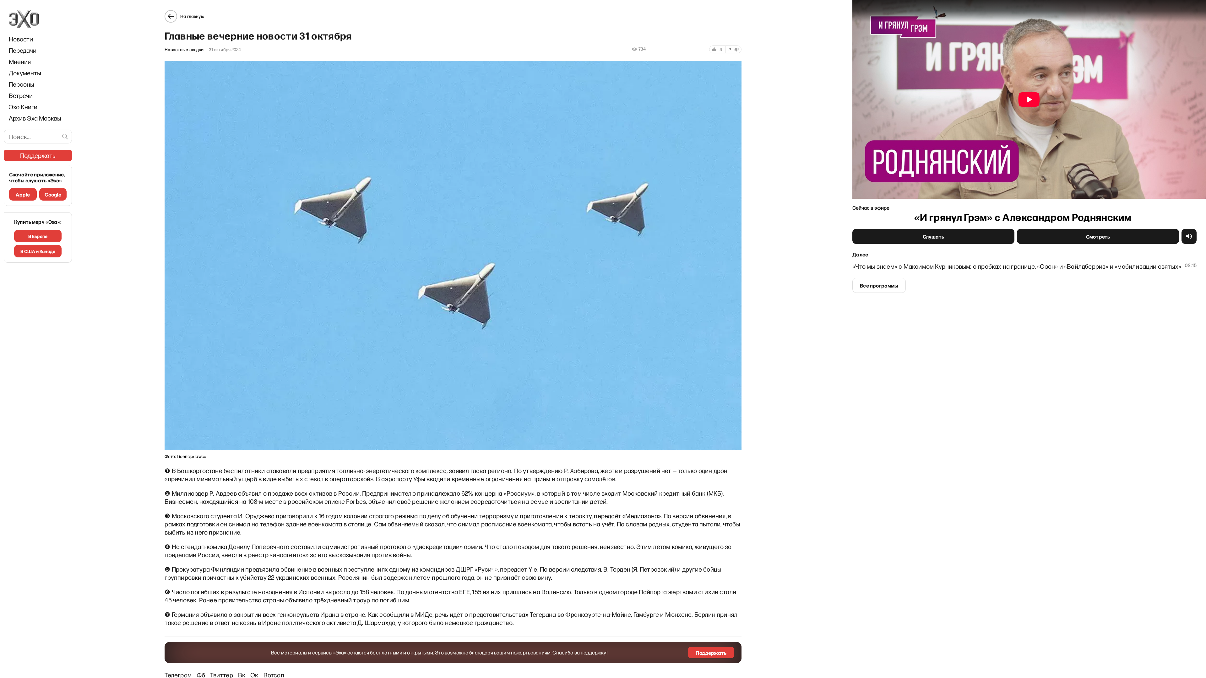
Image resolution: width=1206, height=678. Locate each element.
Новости (21, 39)
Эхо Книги (23, 107)
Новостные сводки (184, 49)
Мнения (20, 61)
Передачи (22, 50)
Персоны (21, 84)
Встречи (21, 95)
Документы (25, 73)
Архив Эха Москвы (35, 118)
